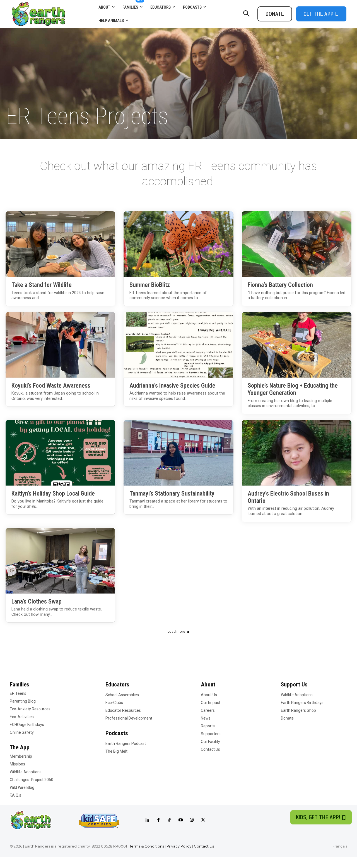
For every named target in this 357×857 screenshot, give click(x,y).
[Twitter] (203, 820)
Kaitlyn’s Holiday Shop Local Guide (53, 493)
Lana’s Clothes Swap (36, 601)
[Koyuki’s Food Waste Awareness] (60, 345)
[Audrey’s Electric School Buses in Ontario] (296, 453)
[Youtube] (181, 820)
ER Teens (18, 693)
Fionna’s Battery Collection (280, 284)
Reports (208, 726)
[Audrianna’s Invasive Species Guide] (178, 345)
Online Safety (22, 732)
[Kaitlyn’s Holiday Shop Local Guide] (60, 453)
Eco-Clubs (114, 702)
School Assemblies (122, 695)
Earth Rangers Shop (298, 710)
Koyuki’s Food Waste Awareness (50, 385)
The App (20, 747)
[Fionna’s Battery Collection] (296, 244)
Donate (287, 718)
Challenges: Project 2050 (31, 779)
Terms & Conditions (146, 846)
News (206, 718)
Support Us (294, 684)
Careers (208, 710)
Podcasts (116, 733)
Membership (21, 756)
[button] (246, 14)
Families (19, 684)
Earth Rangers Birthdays (302, 702)
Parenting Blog (23, 701)
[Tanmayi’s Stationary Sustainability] (178, 453)
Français (339, 846)
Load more (176, 631)
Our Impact (210, 702)
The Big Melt (116, 751)
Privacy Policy (179, 846)
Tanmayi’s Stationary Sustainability (171, 493)
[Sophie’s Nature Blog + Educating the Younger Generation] (296, 345)
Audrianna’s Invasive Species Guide (172, 385)
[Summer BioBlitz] (178, 244)
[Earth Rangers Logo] (53, 14)
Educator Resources (123, 710)
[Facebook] (158, 820)
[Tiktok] (169, 820)
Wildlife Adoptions (26, 772)
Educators (117, 684)
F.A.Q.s (15, 795)
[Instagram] (192, 820)
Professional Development (128, 718)
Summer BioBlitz (149, 284)
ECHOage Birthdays (27, 724)
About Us (209, 695)
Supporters (211, 734)
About (208, 684)
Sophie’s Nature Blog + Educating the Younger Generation (293, 389)
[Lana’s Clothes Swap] (60, 561)
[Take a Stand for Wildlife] (60, 244)
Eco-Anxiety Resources (30, 709)
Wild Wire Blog (22, 787)
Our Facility (210, 741)
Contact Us (210, 749)
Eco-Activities (22, 717)
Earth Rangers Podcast (125, 743)
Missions (17, 764)
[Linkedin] (147, 820)
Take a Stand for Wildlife (41, 284)
